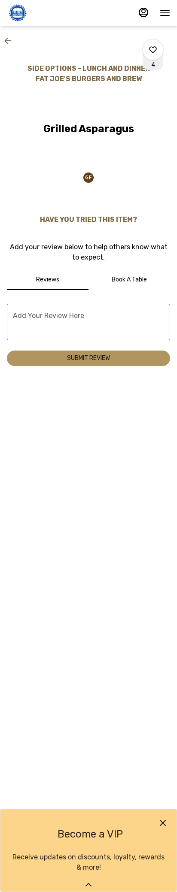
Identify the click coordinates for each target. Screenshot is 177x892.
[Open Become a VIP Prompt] (88, 885)
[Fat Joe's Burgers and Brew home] (45, 13)
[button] (10, 41)
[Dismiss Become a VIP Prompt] (163, 823)
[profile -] (143, 12)
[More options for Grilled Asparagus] (153, 49)
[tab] (47, 279)
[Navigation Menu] (165, 13)
